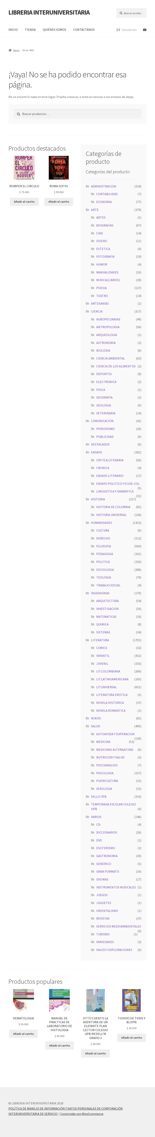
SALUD (95, 726)
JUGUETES (103, 903)
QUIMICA (102, 624)
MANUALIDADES (107, 272)
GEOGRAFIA (104, 397)
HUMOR (101, 264)
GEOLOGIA (103, 405)
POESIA (101, 288)
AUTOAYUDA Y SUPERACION (115, 734)
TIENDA (30, 30)
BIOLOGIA (103, 350)
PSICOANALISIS (107, 765)
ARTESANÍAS (100, 303)
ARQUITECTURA (107, 601)
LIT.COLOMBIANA (108, 671)
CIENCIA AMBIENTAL (110, 358)
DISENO (101, 241)
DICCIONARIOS (106, 832)
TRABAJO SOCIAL (108, 585)
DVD (99, 840)
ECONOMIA (104, 202)
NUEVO (96, 718)
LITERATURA (100, 640)
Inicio (16, 50)
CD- (98, 824)
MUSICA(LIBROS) (108, 280)
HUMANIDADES (101, 523)
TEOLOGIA (103, 577)
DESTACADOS (100, 444)
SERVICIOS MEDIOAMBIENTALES (118, 926)
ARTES (101, 217)
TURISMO (103, 934)
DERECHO (103, 538)
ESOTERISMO (105, 848)
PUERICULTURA (107, 781)
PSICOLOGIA (105, 773)
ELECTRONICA (106, 382)
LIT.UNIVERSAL (106, 687)
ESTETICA (103, 249)
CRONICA (102, 468)
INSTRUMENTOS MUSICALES (116, 887)
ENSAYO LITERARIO (110, 476)
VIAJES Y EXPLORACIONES (114, 950)
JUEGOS (102, 895)
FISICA (100, 390)
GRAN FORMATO (107, 871)
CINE (99, 233)
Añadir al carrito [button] (24, 201)
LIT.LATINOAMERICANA (112, 679)
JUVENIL (102, 664)
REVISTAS (103, 918)
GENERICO (103, 864)
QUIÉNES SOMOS (54, 30)
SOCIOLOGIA (105, 570)
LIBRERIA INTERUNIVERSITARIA (49, 12)
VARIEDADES (105, 942)
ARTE (95, 210)
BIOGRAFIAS (104, 225)
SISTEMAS (103, 632)
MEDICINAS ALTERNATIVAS (114, 750)
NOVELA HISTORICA (110, 703)
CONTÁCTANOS (84, 30)
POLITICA (103, 562)
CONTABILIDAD (107, 194)
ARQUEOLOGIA (106, 335)
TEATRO (102, 296)
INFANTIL (103, 656)
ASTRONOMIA (106, 343)
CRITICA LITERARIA (110, 460)
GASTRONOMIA (107, 856)
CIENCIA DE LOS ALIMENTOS (116, 366)
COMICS (101, 648)
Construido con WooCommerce (81, 1114)
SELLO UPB (99, 797)
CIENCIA (97, 311)
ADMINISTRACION (103, 186)
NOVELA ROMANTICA (111, 710)
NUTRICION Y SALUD (110, 757)
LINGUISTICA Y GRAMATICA (115, 491)
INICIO (13, 30)
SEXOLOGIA (104, 789)
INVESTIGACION (107, 609)
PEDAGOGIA (104, 554)
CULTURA (102, 530)
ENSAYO (96, 452)
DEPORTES (104, 374)
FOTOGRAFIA (105, 256)
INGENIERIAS (100, 593)
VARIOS (96, 817)
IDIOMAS (102, 879)
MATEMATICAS (106, 617)
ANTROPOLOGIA (107, 327)
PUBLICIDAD (105, 437)
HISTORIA (98, 499)
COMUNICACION (102, 421)
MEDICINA (103, 742)
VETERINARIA (105, 413)
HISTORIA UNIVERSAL (111, 515)
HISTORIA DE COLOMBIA (113, 507)
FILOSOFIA (103, 546)
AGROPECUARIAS (108, 319)
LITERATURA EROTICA (112, 695)
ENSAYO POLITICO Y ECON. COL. (118, 484)
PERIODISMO (105, 429)
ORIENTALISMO (107, 911)
